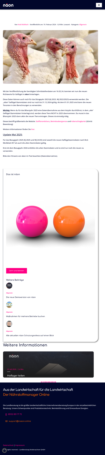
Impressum (20, 445)
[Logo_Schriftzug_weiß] (8, 4)
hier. (33, 129)
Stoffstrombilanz (43, 121)
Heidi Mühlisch (23, 24)
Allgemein (83, 24)
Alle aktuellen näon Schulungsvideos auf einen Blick (30, 336)
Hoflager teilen (16, 375)
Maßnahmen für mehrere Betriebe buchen (25, 316)
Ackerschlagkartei (78, 121)
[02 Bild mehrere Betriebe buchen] (9, 302)
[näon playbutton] (9, 321)
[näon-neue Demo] (9, 283)
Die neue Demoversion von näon (21, 297)
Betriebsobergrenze (59, 121)
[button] (41, 381)
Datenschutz (8, 445)
